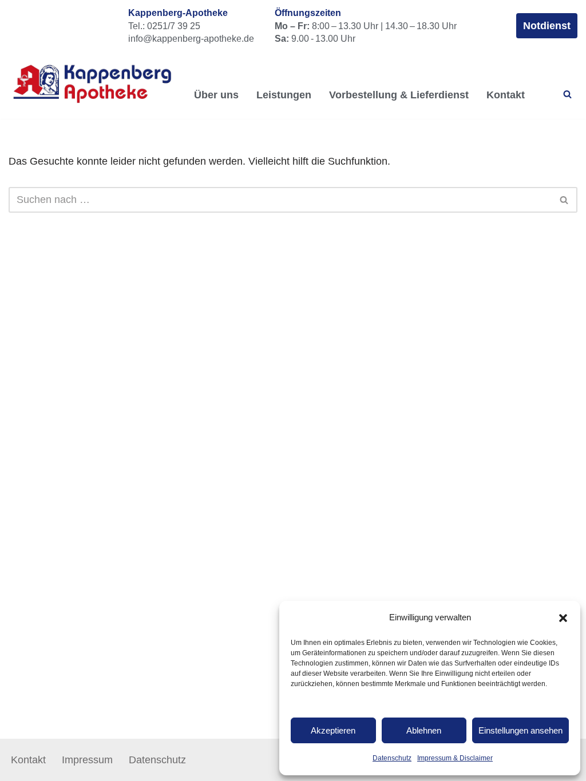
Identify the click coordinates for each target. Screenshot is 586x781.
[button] (563, 618)
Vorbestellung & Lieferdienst (399, 95)
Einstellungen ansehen (520, 730)
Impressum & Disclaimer (455, 758)
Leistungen (283, 95)
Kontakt (505, 95)
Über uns (216, 95)
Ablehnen (423, 730)
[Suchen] (567, 94)
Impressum (87, 760)
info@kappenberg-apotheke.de (191, 38)
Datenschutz (392, 758)
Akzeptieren (333, 730)
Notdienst (547, 25)
